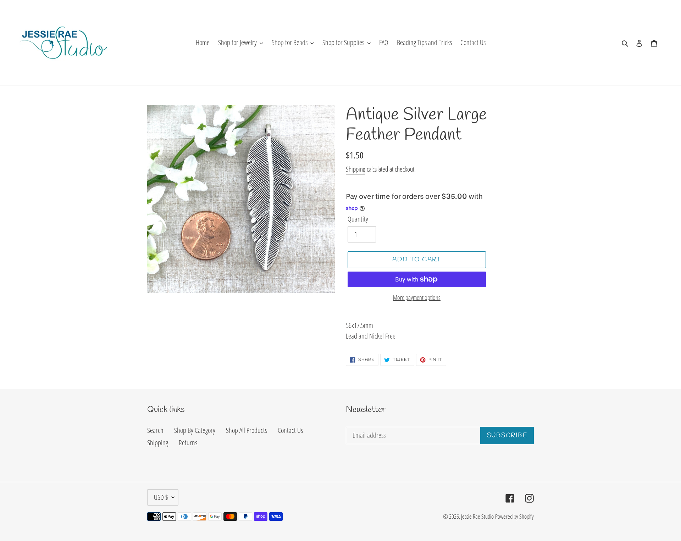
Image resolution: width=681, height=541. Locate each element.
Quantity (358, 219)
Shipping (355, 169)
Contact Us (290, 430)
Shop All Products (246, 430)
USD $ (161, 497)
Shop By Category (194, 430)
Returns (188, 442)
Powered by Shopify (514, 516)
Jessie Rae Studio (477, 516)
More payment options (417, 297)
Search (155, 430)
